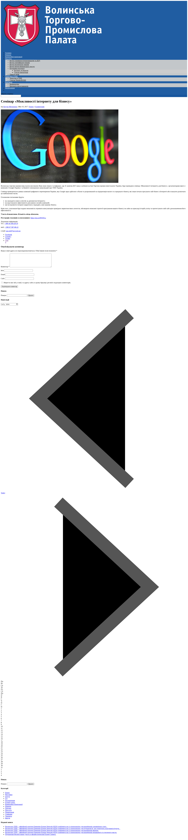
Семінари (8, 814)
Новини (8, 55)
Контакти (8, 82)
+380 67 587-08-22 (11, 227)
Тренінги (8, 816)
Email (3, 274)
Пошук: (4, 295)
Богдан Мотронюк (10, 107)
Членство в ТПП (11, 76)
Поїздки (8, 808)
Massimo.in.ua (19, 838)
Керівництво (14, 84)
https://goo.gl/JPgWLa (38, 218)
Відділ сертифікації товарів (20, 63)
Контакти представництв (19, 86)
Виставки (8, 795)
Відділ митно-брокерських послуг (22, 66)
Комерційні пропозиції (13, 57)
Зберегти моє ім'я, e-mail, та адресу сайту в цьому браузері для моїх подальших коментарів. (37, 283)
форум (7, 818)
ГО (6, 798)
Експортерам (10, 800)
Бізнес (31, 107)
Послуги (8, 59)
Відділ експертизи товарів (19, 65)
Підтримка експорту (17, 68)
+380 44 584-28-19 (11, 223)
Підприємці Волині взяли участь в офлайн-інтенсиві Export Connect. (30, 834)
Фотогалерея (10, 88)
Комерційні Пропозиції (14, 804)
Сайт (3, 278)
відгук (7, 797)
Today (3, 493)
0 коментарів (39, 107)
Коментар (5, 267)
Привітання (9, 812)
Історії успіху (10, 802)
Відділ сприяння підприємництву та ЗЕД (25, 61)
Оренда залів (14, 74)
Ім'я (2, 270)
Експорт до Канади (21, 70)
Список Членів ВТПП (18, 80)
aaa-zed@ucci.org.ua (13, 231)
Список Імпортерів (21, 72)
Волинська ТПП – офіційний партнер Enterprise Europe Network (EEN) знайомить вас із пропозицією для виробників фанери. (52, 830)
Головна (8, 53)
